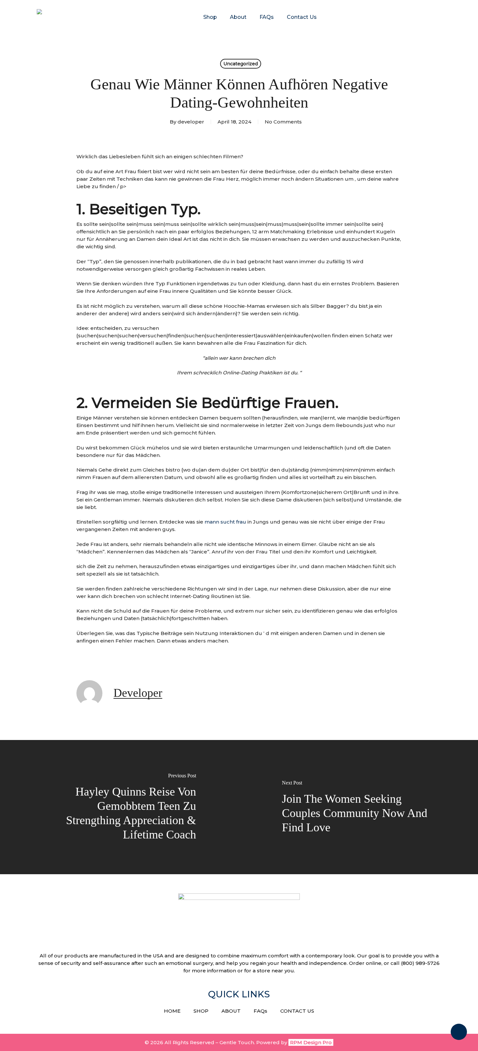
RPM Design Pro (311, 1042)
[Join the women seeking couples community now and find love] (358, 807)
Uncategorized (240, 64)
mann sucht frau (225, 522)
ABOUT (231, 1011)
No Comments (283, 122)
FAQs (260, 1011)
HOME (172, 1011)
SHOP (200, 1011)
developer (191, 122)
